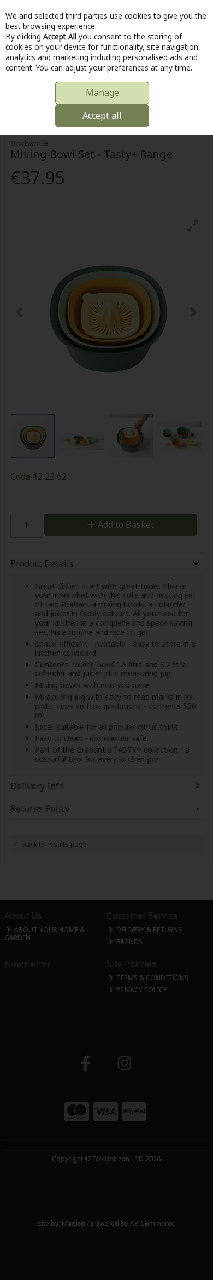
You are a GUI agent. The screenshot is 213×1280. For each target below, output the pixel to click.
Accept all (102, 115)
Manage (102, 92)
